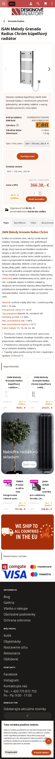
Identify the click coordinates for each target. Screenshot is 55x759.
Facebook (10, 674)
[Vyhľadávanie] (38, 3)
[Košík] (45, 3)
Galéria (9, 602)
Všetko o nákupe (16, 608)
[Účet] (30, 3)
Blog (7, 597)
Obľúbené (11, 659)
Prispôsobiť (11, 752)
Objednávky (12, 641)
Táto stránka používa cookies (21, 724)
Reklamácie (12, 653)
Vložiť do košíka (36, 199)
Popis (6, 223)
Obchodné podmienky (19, 614)
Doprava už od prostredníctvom (28, 210)
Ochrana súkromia (17, 620)
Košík (7, 635)
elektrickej (7, 278)
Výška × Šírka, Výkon (14, 143)
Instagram (11, 680)
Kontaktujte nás (15, 686)
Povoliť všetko (41, 752)
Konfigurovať (27, 156)
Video (33, 223)
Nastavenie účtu (16, 647)
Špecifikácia (19, 223)
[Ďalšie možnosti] (52, 3)
